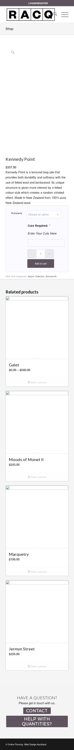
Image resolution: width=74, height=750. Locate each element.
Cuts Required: (39, 225)
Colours (16, 213)
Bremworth (51, 276)
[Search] (53, 14)
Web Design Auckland (35, 744)
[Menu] (62, 14)
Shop (9, 28)
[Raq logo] (31, 14)
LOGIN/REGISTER (38, 3)
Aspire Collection (36, 276)
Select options (38, 382)
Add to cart (41, 263)
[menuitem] (38, 3)
